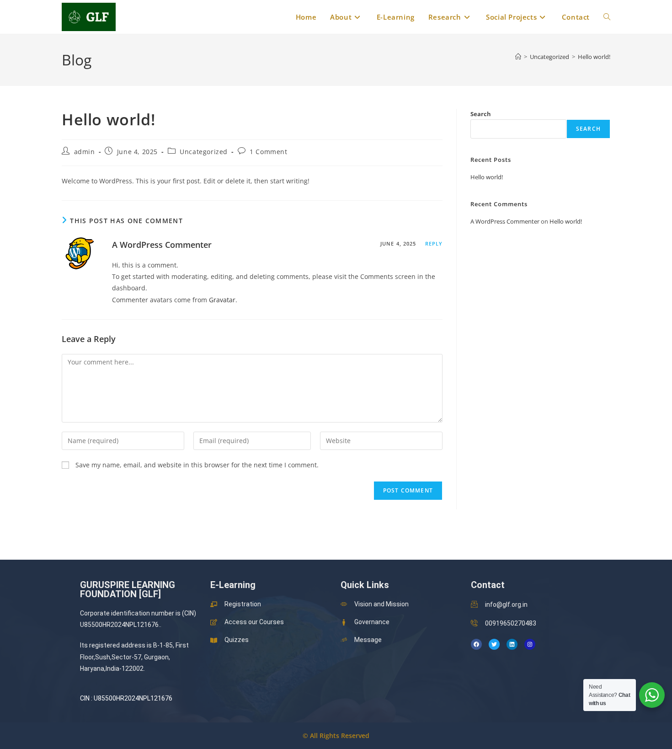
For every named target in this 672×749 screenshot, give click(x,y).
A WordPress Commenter (162, 244)
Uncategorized (204, 151)
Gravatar (222, 299)
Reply (434, 243)
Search (480, 114)
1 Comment (268, 151)
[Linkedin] (512, 644)
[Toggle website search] (607, 17)
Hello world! (594, 57)
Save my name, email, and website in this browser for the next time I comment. (197, 464)
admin (84, 151)
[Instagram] (529, 644)
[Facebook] (476, 644)
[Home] (518, 57)
